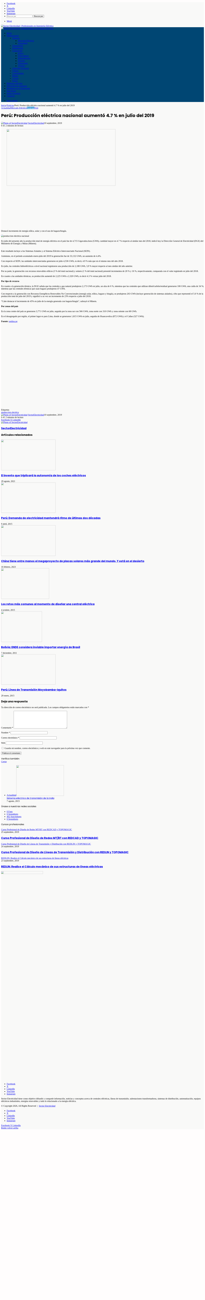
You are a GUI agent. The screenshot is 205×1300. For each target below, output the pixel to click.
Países (15, 81)
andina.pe (13, 321)
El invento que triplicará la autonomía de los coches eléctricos (43, 475)
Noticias (16, 38)
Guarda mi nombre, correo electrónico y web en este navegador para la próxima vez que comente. (47, 748)
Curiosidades (18, 73)
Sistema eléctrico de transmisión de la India (30, 798)
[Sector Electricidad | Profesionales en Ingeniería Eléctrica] (27, 26)
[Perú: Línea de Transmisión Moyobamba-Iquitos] (28, 684)
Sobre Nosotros (13, 93)
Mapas (15, 76)
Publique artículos (14, 83)
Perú (36, 108)
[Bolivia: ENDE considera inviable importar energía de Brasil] (21, 641)
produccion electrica (10, 412)
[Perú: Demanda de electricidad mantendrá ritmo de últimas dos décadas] (28, 512)
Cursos (15, 78)
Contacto (11, 96)
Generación (17, 51)
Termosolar (23, 63)
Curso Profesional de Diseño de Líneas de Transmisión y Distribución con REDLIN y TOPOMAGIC (65, 852)
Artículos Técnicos (20, 68)
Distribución (17, 48)
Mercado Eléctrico (26, 40)
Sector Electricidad (47, 1106)
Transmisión (17, 46)
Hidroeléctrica (24, 58)
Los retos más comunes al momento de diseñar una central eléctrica (48, 604)
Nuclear (21, 61)
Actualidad (22, 43)
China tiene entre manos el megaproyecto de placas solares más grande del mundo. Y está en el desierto (72, 561)
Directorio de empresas (17, 86)
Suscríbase (11, 91)
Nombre (5, 732)
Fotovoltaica (23, 56)
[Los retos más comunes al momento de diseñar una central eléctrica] (25, 598)
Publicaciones (13, 35)
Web (3, 743)
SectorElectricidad (36, 123)
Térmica (21, 66)
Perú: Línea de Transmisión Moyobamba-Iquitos (34, 690)
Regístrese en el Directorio (18, 88)
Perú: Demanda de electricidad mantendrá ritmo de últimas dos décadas (51, 518)
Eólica (20, 53)
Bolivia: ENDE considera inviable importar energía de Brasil (40, 647)
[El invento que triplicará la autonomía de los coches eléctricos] (28, 469)
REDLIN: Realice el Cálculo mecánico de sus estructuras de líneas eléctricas (52, 867)
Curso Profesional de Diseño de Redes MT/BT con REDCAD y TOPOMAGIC (49, 838)
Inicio (9, 33)
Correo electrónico (10, 738)
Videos (15, 71)
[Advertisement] (84, 208)
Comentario (7, 728)
